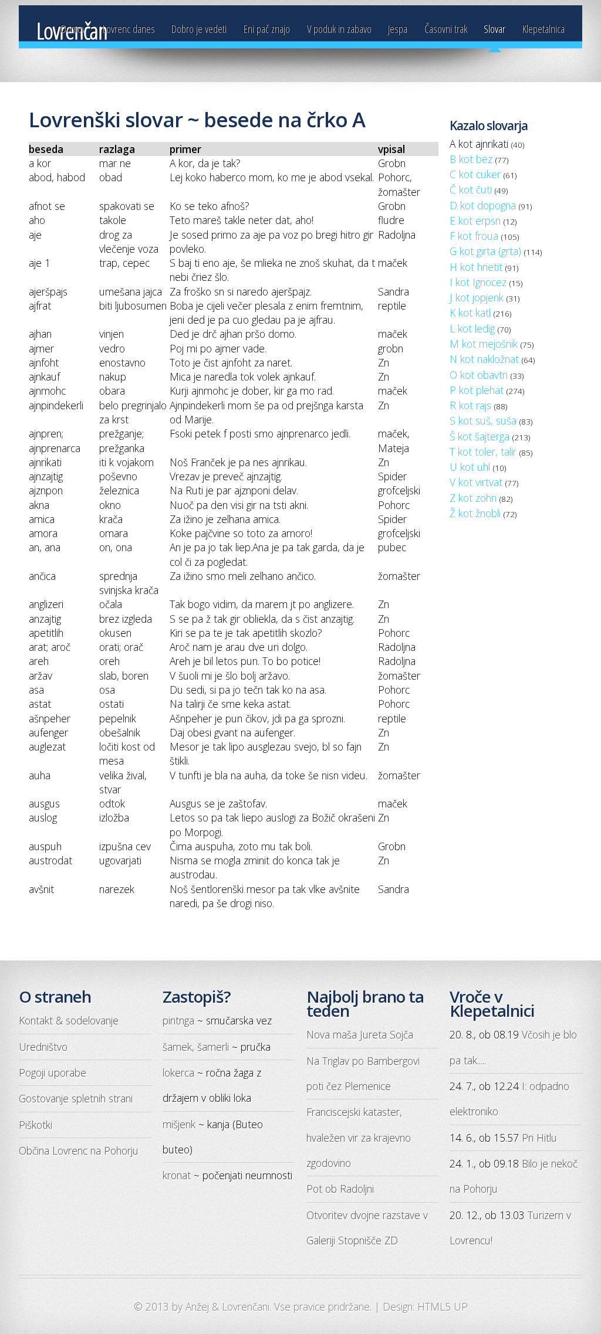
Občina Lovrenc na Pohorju (79, 1150)
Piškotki (35, 1125)
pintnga (178, 1020)
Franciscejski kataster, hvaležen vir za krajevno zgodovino (358, 1137)
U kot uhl (470, 467)
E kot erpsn (475, 220)
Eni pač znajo (267, 28)
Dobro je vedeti (199, 28)
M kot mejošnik (484, 344)
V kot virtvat (476, 482)
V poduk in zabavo (339, 28)
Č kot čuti (471, 189)
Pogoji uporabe (52, 1072)
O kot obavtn (479, 375)
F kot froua (474, 236)
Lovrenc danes (129, 28)
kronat (177, 1175)
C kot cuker (475, 174)
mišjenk (179, 1124)
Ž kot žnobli (475, 513)
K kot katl (470, 313)
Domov (73, 28)
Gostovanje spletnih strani (76, 1098)
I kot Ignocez (478, 282)
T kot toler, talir (483, 451)
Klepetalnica (543, 28)
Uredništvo (43, 1047)
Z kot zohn (473, 498)
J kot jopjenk (477, 297)
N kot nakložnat (484, 359)
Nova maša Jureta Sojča (359, 1034)
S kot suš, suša (483, 420)
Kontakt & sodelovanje (69, 1020)
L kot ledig (472, 328)
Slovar (494, 28)
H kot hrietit (476, 267)
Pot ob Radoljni (340, 1189)
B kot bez (471, 159)
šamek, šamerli (196, 1047)
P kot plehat (477, 390)
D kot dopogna (483, 205)
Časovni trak (445, 28)
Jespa (397, 28)
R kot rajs (470, 405)
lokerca (178, 1072)
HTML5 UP (442, 1306)
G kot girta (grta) (485, 251)
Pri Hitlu (539, 1138)
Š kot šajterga (479, 436)
